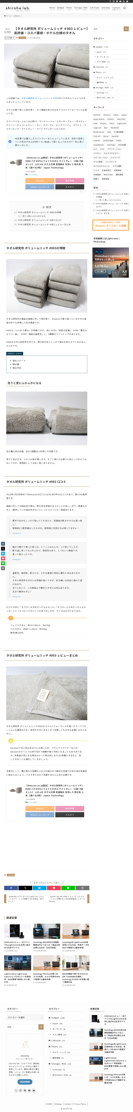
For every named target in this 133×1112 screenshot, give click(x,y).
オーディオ (103, 57)
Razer (106, 136)
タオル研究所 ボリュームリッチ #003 (40, 98)
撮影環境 (102, 82)
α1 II (95, 149)
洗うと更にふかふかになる (34, 216)
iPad (95, 123)
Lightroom (121, 123)
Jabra (111, 123)
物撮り (96, 179)
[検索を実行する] (126, 28)
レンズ (96, 170)
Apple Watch (99, 119)
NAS (109, 132)
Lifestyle (22, 38)
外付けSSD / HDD (105, 97)
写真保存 (117, 170)
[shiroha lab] (17, 8)
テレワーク (115, 157)
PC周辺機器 (119, 132)
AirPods (97, 115)
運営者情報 (25, 1081)
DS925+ (111, 119)
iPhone (103, 123)
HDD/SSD (121, 119)
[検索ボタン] (124, 8)
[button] (11, 888)
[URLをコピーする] (82, 888)
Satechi (97, 140)
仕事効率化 (106, 170)
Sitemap (58, 1104)
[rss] (123, 1)
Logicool (97, 127)
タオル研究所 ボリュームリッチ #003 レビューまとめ (44, 224)
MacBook (115, 127)
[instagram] (113, 1)
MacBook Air (99, 132)
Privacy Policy (80, 1104)
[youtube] (120, 1)
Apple (101, 52)
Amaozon (16, 533)
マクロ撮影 (117, 166)
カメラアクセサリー (112, 153)
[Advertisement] (46, 847)
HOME (49, 1104)
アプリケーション (114, 149)
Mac (106, 127)
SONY (119, 140)
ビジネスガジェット (102, 166)
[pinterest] (117, 1)
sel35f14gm (108, 140)
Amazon (107, 115)
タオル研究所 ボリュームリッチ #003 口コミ (40, 220)
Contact (67, 1104)
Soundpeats (99, 144)
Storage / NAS (104, 87)
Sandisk (115, 136)
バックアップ (111, 162)
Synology (102, 92)
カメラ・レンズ (105, 77)
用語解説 (105, 179)
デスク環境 (103, 61)
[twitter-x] (110, 1)
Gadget (102, 47)
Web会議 (122, 144)
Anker (115, 115)
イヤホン (97, 153)
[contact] (127, 1)
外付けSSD (108, 174)
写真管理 (97, 174)
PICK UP (97, 136)
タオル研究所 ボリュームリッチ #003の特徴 (39, 212)
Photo (101, 72)
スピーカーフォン (101, 157)
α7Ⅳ (102, 149)
